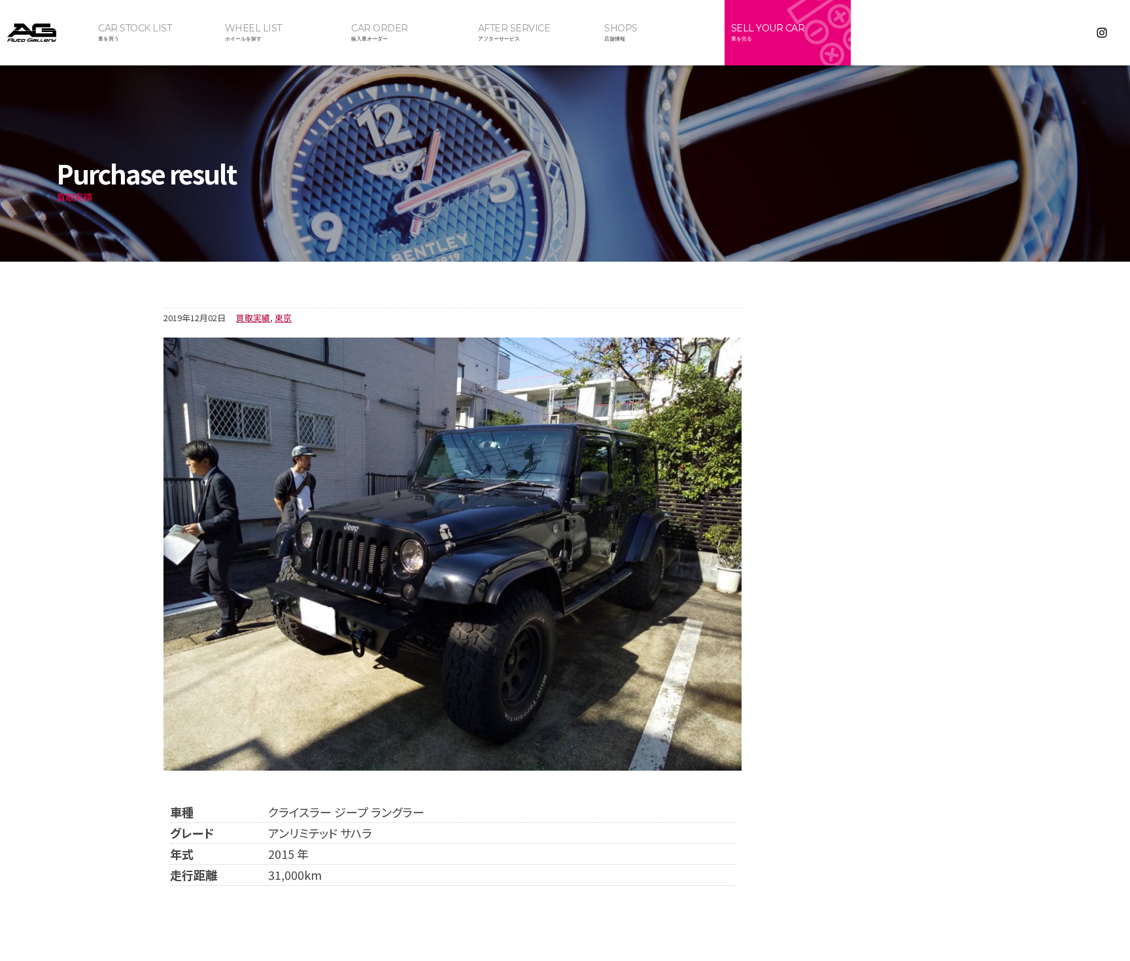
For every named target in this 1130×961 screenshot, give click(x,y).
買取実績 (253, 317)
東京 (283, 317)
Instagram (1102, 32)
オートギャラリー (46, 32)
